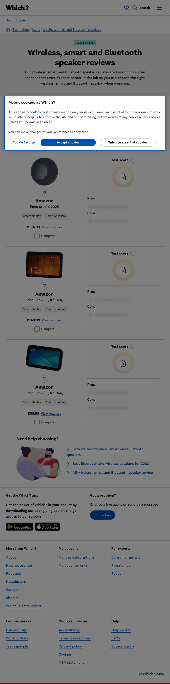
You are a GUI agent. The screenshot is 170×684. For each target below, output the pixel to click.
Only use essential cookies (127, 142)
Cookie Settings (24, 142)
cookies (35, 112)
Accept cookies (68, 142)
